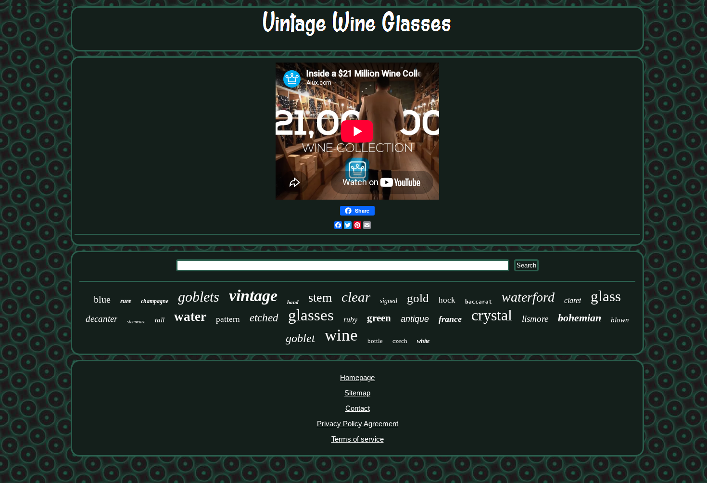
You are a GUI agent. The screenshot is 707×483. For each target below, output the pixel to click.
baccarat (478, 302)
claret (572, 300)
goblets (198, 297)
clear (355, 297)
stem (320, 298)
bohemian (579, 318)
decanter (101, 319)
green (379, 318)
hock (447, 300)
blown (620, 320)
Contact (357, 408)
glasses (311, 315)
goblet (300, 338)
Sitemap (357, 393)
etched (264, 318)
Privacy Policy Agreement (357, 423)
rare (125, 301)
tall (159, 320)
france (450, 319)
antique (415, 319)
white (423, 341)
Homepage (357, 377)
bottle (375, 340)
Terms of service (357, 439)
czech (399, 340)
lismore (535, 319)
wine (341, 335)
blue (102, 299)
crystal (491, 315)
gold (418, 298)
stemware (136, 321)
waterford (528, 297)
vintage (253, 296)
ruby (350, 320)
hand (293, 302)
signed (388, 301)
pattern (228, 319)
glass (606, 296)
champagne (154, 301)
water (190, 316)
